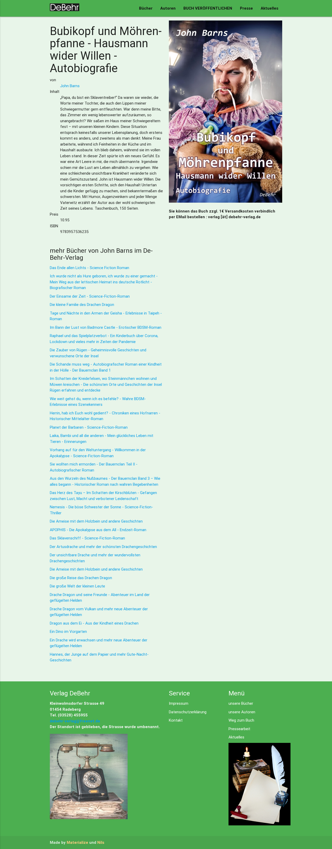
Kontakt (176, 720)
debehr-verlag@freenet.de (75, 720)
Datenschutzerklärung (187, 711)
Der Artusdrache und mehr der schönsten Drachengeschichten (103, 546)
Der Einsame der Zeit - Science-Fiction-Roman (90, 296)
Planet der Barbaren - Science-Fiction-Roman (89, 427)
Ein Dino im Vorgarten (68, 631)
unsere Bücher (241, 703)
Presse (246, 8)
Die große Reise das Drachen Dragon (81, 577)
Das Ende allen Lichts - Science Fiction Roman (89, 267)
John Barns (70, 85)
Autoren (168, 8)
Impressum (178, 703)
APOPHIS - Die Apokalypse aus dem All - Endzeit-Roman (98, 529)
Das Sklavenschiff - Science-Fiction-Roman (87, 538)
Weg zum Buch (241, 720)
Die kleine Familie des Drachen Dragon (82, 304)
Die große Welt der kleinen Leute (77, 586)
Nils (100, 842)
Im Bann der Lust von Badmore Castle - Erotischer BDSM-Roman (105, 327)
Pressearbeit (239, 728)
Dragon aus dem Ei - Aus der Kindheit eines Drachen (94, 623)
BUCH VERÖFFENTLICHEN (207, 8)
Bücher (146, 8)
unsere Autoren (242, 711)
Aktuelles (269, 8)
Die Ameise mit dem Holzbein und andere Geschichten (96, 521)
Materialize (77, 842)
